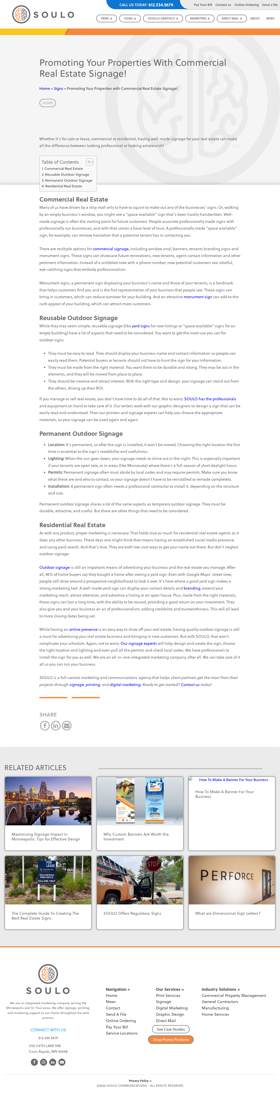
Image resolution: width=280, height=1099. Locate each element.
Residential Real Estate (63, 186)
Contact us (223, 4)
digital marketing (125, 684)
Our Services (168, 989)
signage (77, 684)
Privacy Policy (139, 1080)
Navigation (116, 989)
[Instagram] (43, 1062)
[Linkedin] (52, 1062)
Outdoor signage (54, 567)
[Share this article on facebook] (45, 725)
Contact (113, 1008)
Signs (58, 88)
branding (191, 588)
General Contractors (220, 1001)
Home (44, 88)
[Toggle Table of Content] (87, 162)
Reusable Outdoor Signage (67, 174)
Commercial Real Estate (63, 168)
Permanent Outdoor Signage (68, 180)
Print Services (168, 995)
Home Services (215, 1014)
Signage (163, 1001)
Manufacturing (215, 1008)
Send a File (116, 1014)
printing (93, 684)
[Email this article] (67, 725)
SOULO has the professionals (209, 399)
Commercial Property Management (234, 995)
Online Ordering (246, 4)
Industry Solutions (219, 989)
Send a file (270, 4)
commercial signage (110, 249)
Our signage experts (138, 643)
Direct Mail (166, 1020)
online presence (83, 629)
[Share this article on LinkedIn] (56, 725)
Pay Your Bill (203, 4)
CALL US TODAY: (146, 4)
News (270, 18)
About (255, 18)
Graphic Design (170, 1014)
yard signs (141, 326)
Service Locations (122, 1033)
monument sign (198, 297)
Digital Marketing (172, 1008)
